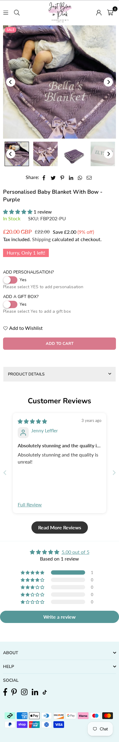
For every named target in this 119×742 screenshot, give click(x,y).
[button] (110, 11)
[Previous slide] (5, 472)
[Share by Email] (89, 177)
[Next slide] (114, 472)
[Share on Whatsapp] (80, 177)
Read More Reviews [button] (59, 527)
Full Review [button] (30, 504)
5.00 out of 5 (75, 552)
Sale (10, 30)
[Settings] (98, 11)
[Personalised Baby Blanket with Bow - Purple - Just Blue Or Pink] (17, 154)
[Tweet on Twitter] (53, 177)
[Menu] (5, 12)
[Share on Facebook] (44, 177)
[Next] (108, 82)
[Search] (16, 12)
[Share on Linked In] (71, 177)
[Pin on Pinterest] (62, 177)
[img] (32, 421)
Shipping (41, 239)
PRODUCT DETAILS (26, 374)
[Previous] (10, 82)
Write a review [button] (59, 617)
